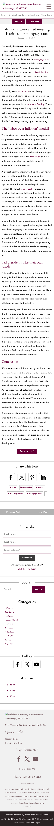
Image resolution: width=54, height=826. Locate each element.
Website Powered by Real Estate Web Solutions (27, 815)
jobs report (26, 189)
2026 (12, 685)
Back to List (26, 451)
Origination (9, 624)
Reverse (8, 640)
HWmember (27, 487)
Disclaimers (19, 823)
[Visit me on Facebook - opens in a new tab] (17, 664)
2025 (12, 691)
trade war (35, 157)
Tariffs (14, 487)
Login (22, 769)
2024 (12, 696)
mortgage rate (41, 59)
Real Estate (9, 612)
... (45, 494)
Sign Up (31, 769)
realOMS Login (33, 823)
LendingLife (9, 636)
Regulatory (9, 644)
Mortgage (9, 616)
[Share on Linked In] (43, 477)
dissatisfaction (41, 72)
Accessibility (27, 807)
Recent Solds (11, 739)
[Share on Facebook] (11, 477)
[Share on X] (22, 477)
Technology (9, 632)
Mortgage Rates (35, 494)
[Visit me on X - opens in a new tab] (27, 664)
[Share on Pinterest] (32, 477)
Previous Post (13, 512)
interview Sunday (35, 104)
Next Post (43, 512)
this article (23, 92)
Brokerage (9, 628)
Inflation (41, 487)
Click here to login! (27, 569)
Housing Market (16, 494)
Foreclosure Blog (13, 743)
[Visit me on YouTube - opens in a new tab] (37, 664)
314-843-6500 (32, 777)
